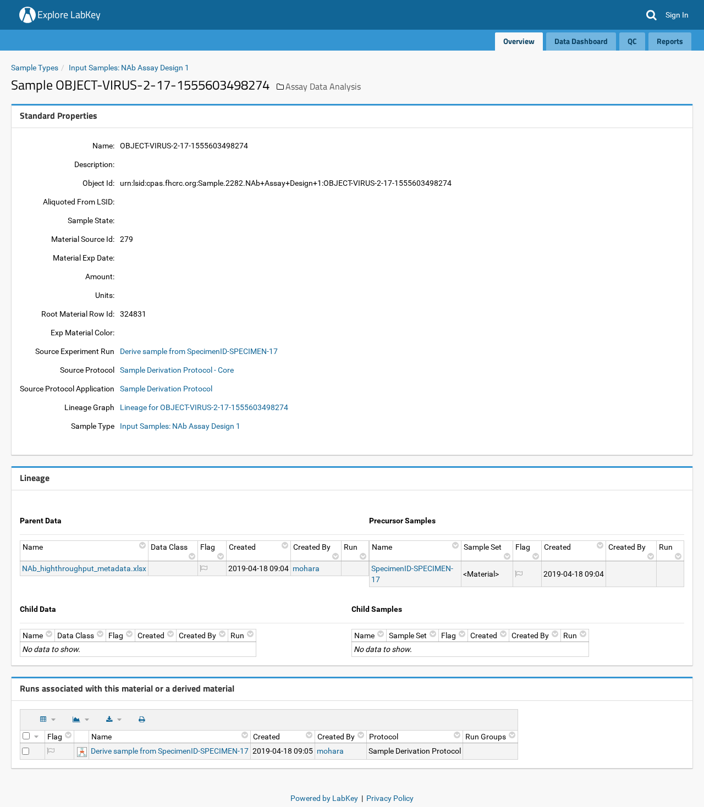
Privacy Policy (390, 798)
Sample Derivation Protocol (166, 388)
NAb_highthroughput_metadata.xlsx (84, 568)
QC (632, 41)
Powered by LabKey (324, 798)
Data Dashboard (581, 41)
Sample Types (34, 67)
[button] (651, 15)
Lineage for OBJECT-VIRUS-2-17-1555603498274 (204, 407)
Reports (670, 41)
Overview (519, 41)
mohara (306, 568)
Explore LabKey (69, 14)
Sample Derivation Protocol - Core (177, 370)
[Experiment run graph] (82, 751)
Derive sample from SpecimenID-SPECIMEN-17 (199, 351)
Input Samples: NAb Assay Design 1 (129, 67)
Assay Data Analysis (323, 86)
